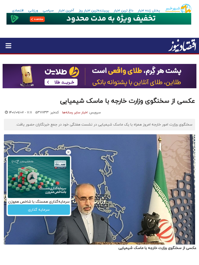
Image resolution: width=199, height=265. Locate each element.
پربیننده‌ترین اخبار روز (94, 10)
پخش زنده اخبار (149, 10)
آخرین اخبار (66, 10)
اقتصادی (18, 10)
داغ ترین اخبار (123, 10)
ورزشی (33, 10)
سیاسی (48, 10)
